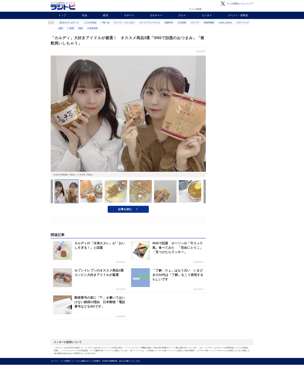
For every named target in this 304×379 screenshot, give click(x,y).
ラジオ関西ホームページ (239, 4)
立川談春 (182, 22)
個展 (61, 28)
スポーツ (129, 15)
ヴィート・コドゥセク (124, 22)
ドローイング (242, 22)
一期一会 (105, 22)
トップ (62, 15)
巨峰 (80, 28)
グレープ (195, 22)
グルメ (182, 15)
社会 (84, 15)
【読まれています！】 (69, 22)
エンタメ (207, 15)
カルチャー (156, 15)
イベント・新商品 (238, 15)
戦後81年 (169, 22)
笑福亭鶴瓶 (209, 22)
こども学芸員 (90, 22)
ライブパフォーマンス (149, 22)
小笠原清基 (92, 28)
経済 (105, 15)
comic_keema (225, 22)
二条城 (70, 28)
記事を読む (125, 209)
